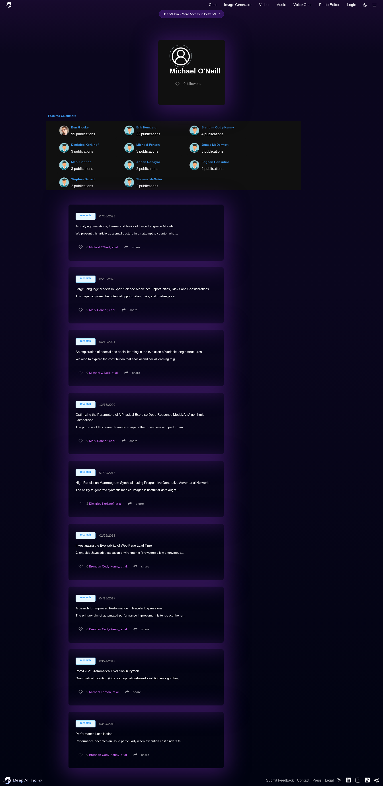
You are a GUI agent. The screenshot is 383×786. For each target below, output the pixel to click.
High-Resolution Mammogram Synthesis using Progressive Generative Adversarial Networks (143, 483)
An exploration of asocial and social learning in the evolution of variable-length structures (139, 352)
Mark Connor (81, 162)
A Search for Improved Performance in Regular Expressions (119, 608)
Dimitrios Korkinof (85, 144)
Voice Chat (302, 5)
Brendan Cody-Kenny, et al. (108, 566)
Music (281, 5)
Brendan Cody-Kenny (217, 127)
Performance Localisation (94, 734)
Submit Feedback (280, 780)
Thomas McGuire (149, 179)
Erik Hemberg (146, 127)
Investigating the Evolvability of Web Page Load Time (114, 545)
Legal (329, 780)
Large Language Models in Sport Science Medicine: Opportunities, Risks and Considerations (142, 289)
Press (317, 780)
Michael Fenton (148, 144)
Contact (303, 780)
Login (351, 5)
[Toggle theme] (364, 5)
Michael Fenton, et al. (104, 692)
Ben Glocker (80, 127)
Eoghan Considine (215, 162)
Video (264, 5)
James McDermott (215, 144)
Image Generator (238, 5)
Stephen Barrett (83, 179)
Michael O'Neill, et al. (104, 247)
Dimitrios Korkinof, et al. (105, 503)
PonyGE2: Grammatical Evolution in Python (107, 671)
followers (192, 84)
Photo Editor (329, 5)
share (136, 247)
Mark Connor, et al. (102, 310)
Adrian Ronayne (148, 162)
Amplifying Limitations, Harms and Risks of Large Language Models (125, 226)
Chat (213, 5)
